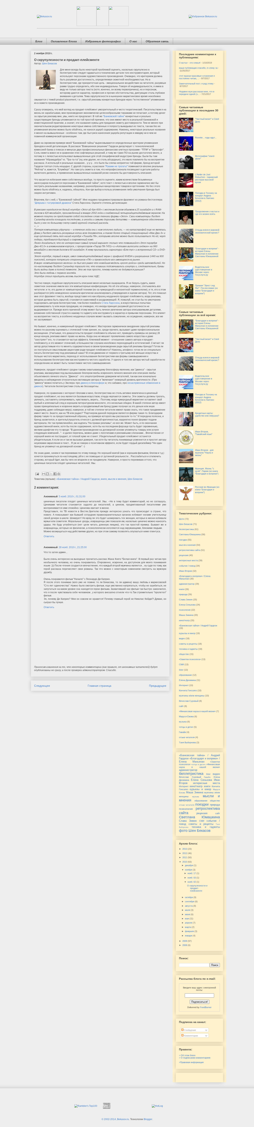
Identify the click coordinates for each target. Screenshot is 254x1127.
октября (189, 897)
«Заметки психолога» (190, 659)
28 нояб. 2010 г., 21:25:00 (73, 547)
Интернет (184, 685)
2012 (185, 853)
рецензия (183, 555)
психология (184, 610)
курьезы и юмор (187, 633)
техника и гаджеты (188, 649)
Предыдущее (157, 685)
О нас (133, 41)
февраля (189, 931)
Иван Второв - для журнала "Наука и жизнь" (204, 452)
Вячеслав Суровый (188, 701)
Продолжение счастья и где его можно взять (207, 212)
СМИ (181, 664)
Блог (38, 41)
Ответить (49, 536)
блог (181, 670)
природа (183, 594)
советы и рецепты (188, 644)
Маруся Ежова (186, 716)
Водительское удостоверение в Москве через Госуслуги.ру (203, 271)
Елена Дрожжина (187, 680)
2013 (185, 849)
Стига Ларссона (111, 303)
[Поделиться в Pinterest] (59, 474)
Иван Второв (185, 571)
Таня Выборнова (187, 742)
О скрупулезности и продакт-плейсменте (197, 888)
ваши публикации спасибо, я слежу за (198, 68)
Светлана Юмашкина (190, 534)
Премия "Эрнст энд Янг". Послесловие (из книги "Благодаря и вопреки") (206, 289)
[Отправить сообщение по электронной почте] (36, 473)
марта (188, 927)
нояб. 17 (192, 873)
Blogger (148, 1119)
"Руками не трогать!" (116, 166)
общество (184, 654)
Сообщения (190, 1030)
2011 (185, 857)
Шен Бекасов (49, 63)
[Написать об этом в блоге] (47, 474)
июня (188, 914)
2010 (185, 862)
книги (104, 479)
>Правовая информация (191, 1062)
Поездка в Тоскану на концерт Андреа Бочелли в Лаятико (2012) (206, 197)
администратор (186, 584)
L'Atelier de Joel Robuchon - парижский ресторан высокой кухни (206, 178)
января (189, 935)
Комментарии (191, 1035)
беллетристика (186, 529)
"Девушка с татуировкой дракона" (53, 202)
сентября (190, 901)
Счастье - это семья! (189, 63)
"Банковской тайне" (114, 116)
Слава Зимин (185, 599)
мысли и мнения (117, 479)
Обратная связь (157, 41)
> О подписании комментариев (194, 1058)
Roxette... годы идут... (205, 137)
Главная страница (99, 685)
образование (185, 675)
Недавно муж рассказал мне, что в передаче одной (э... (196, 92)
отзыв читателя (187, 737)
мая (187, 918)
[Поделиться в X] (51, 474)
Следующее (42, 685)
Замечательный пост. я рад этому (196, 83)
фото (181, 519)
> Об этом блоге (187, 1055)
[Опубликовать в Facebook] (55, 474)
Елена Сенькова (187, 605)
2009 (185, 941)
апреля (189, 923)
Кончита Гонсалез (188, 690)
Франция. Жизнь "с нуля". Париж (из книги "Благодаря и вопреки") (206, 471)
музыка (183, 721)
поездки (183, 540)
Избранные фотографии (103, 41)
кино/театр (184, 620)
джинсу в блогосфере (93, 383)
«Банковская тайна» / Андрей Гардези (78, 479)
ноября (189, 870)
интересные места (188, 560)
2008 (185, 945)
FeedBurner (206, 1007)
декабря (189, 865)
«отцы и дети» (186, 727)
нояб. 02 (192, 882)
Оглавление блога (64, 41)
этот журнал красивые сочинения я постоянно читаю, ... (197, 77)
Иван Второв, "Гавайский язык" (203, 432)
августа (189, 906)
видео (182, 638)
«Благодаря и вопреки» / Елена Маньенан (199, 760)
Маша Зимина (186, 615)
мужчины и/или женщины (191, 695)
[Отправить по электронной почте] (44, 474)
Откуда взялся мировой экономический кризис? (207, 231)
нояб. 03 (192, 877)
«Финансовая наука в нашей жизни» (197, 711)
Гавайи (182, 732)
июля (188, 910)
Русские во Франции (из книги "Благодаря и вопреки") (207, 489)
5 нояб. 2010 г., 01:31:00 (72, 496)
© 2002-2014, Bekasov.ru (115, 1119)
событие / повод (187, 566)
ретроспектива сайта (189, 550)
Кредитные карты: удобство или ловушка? (207, 414)
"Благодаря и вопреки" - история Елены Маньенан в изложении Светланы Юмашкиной (207, 252)
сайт (181, 706)
